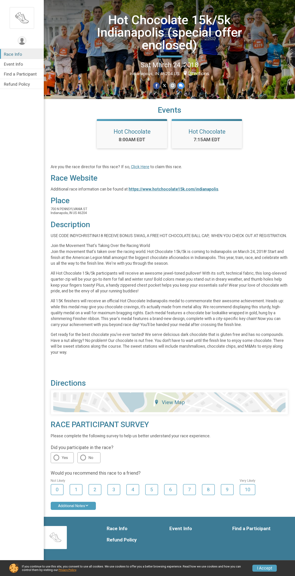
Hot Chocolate (132, 131)
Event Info (13, 64)
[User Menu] (22, 40)
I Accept (264, 568)
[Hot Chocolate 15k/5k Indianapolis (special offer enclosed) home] (22, 18)
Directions (198, 73)
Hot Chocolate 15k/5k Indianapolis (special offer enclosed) (169, 32)
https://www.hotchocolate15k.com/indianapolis (173, 189)
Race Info (13, 54)
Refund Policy (17, 84)
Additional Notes (71, 506)
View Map (173, 402)
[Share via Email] (172, 85)
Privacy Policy (67, 570)
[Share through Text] (180, 85)
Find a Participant (20, 74)
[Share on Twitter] (164, 85)
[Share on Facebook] (156, 85)
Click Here (140, 167)
